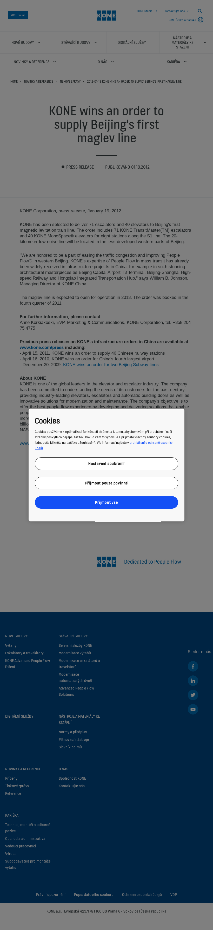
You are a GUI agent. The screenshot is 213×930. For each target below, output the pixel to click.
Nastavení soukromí (106, 463)
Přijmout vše (106, 502)
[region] (106, 465)
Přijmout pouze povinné (106, 483)
